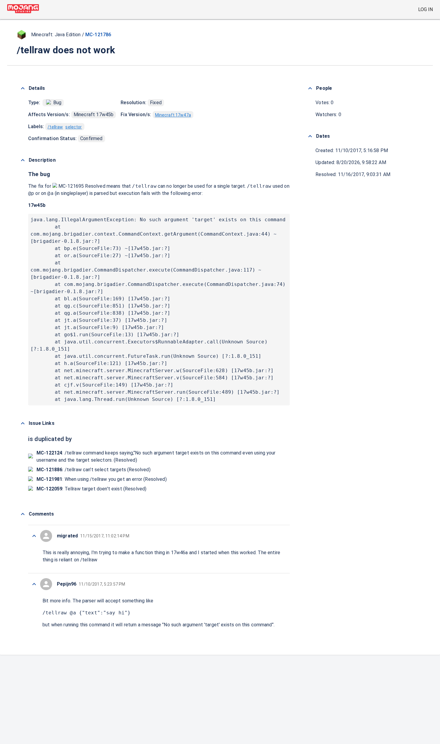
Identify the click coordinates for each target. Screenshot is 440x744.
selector (73, 127)
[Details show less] (23, 88)
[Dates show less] (310, 136)
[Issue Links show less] (23, 423)
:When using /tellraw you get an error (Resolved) (102, 479)
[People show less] (310, 88)
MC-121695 (71, 186)
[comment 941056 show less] (34, 584)
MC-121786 (98, 34)
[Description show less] (23, 160)
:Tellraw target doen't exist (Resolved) (91, 489)
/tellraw (55, 127)
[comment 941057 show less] (34, 536)
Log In (425, 9)
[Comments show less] (23, 514)
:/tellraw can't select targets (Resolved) (94, 469)
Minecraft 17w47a (173, 115)
